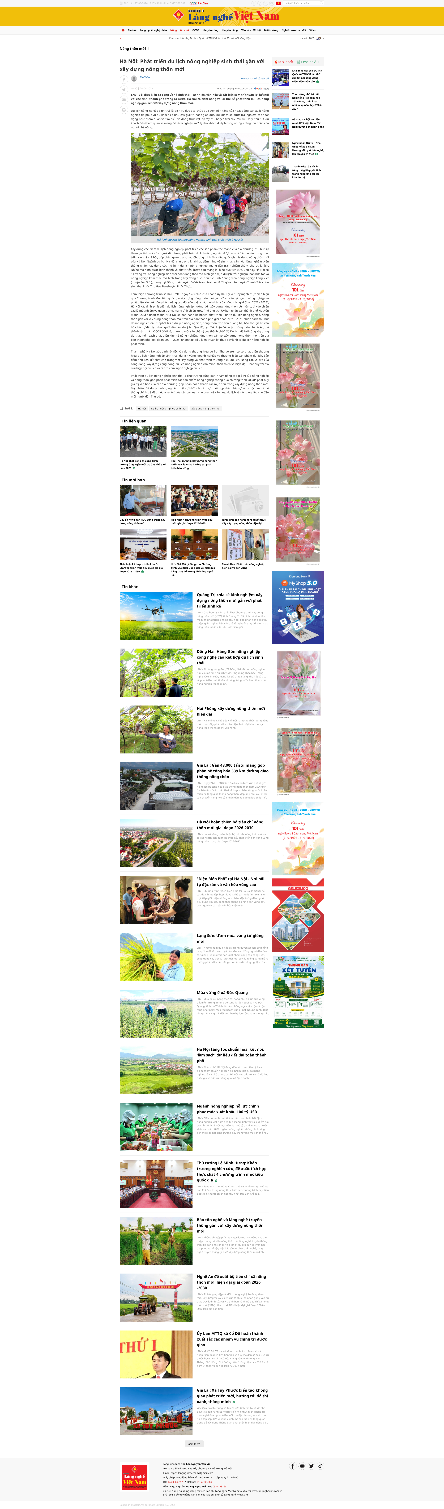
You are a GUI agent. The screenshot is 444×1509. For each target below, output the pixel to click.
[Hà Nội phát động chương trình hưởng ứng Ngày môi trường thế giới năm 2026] (143, 441)
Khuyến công (210, 30)
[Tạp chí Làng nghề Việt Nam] (134, 1476)
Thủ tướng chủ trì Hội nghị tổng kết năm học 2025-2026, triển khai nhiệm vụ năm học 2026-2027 (307, 101)
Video (312, 30)
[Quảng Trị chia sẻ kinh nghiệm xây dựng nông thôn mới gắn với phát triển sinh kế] (156, 616)
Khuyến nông (230, 30)
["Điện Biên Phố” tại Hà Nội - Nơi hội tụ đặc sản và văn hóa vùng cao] (156, 900)
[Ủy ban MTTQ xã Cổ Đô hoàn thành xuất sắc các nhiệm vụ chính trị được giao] (156, 1354)
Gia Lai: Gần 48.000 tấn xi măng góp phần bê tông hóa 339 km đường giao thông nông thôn (233, 770)
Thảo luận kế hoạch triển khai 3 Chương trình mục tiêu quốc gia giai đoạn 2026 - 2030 (141, 567)
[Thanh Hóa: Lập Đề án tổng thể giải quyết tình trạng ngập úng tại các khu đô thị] (280, 173)
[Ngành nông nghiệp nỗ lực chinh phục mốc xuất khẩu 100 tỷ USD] (156, 1127)
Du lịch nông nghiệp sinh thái (168, 408)
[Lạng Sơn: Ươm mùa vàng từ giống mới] (156, 957)
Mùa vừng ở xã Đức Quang (222, 992)
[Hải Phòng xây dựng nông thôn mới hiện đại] (156, 729)
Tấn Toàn (145, 77)
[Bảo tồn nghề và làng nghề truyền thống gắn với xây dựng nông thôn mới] (156, 1241)
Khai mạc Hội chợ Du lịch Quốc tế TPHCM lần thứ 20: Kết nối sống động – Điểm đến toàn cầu (192, 38)
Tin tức (132, 30)
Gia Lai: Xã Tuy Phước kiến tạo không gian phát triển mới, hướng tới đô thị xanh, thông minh (232, 1395)
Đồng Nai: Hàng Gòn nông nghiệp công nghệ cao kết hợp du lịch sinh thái (230, 657)
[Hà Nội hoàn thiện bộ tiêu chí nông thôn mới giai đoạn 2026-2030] (156, 843)
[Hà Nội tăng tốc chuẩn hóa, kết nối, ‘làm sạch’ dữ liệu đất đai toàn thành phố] (156, 1070)
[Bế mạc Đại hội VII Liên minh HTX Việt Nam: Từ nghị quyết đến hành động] (280, 126)
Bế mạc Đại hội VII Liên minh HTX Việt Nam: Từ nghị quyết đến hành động (308, 123)
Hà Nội (142, 408)
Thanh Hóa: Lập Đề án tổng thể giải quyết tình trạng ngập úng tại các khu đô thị (306, 172)
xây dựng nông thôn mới (205, 408)
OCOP (195, 30)
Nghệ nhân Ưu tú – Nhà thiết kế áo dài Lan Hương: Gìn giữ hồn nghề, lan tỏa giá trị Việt (308, 148)
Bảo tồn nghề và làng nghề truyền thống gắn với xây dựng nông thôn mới (230, 1225)
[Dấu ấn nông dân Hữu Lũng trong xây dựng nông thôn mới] (143, 500)
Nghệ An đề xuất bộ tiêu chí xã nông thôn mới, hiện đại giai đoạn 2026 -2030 (231, 1282)
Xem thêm (194, 1443)
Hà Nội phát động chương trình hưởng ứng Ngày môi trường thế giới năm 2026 (143, 464)
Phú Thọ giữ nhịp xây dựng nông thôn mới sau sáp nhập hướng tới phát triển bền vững (194, 464)
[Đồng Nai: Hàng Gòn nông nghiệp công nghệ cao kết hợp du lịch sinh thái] (156, 673)
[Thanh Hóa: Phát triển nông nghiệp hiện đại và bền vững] (245, 544)
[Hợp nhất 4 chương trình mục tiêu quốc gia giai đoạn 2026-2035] (194, 500)
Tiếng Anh (278, 3)
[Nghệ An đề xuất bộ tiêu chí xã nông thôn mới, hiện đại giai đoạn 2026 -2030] (156, 1298)
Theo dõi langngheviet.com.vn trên (235, 88)
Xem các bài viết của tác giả (255, 78)
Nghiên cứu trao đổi (294, 30)
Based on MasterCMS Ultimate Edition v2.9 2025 (148, 1504)
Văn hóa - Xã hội (251, 30)
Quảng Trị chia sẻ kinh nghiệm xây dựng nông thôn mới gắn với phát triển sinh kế (230, 600)
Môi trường (271, 30)
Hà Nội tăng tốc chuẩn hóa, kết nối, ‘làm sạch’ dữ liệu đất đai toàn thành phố (232, 1055)
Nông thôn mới (179, 30)
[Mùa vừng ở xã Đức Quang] (156, 1014)
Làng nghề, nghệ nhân (153, 30)
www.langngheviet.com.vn (267, 1491)
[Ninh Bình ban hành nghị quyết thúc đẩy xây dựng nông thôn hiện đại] (245, 500)
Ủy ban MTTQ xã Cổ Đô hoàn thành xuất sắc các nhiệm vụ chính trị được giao (232, 1339)
